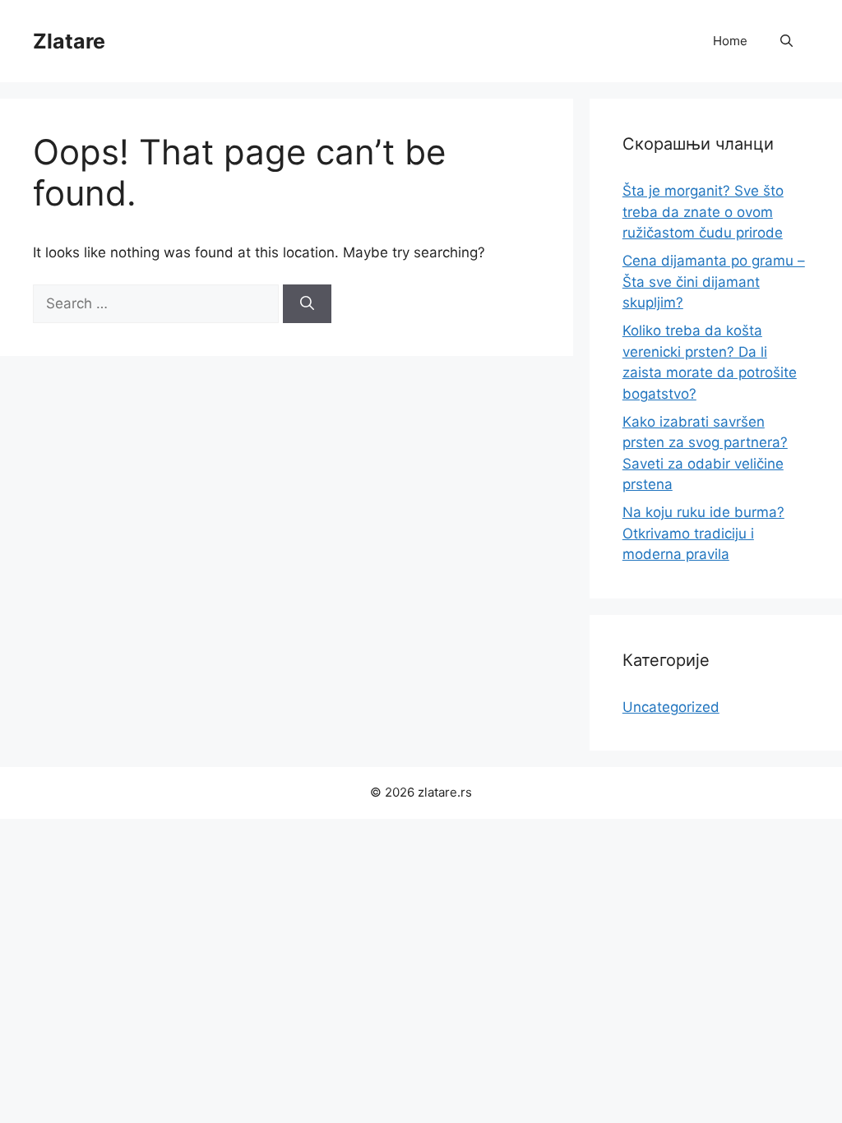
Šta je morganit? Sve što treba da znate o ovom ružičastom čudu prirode (703, 212)
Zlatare (69, 41)
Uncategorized (670, 707)
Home (730, 41)
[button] (786, 41)
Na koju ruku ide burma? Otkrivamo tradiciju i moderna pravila (703, 533)
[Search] (307, 304)
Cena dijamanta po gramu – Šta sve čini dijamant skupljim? (713, 281)
